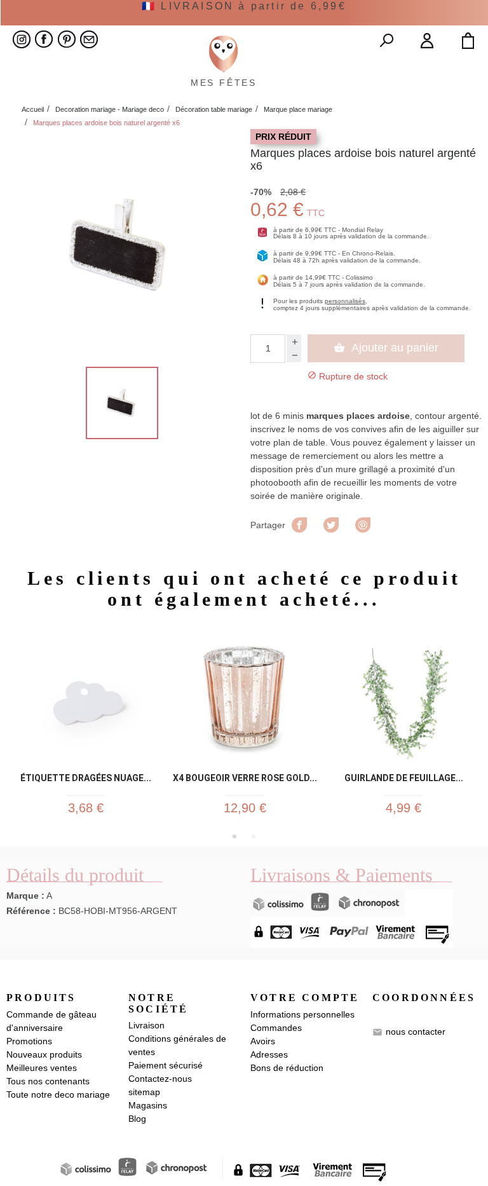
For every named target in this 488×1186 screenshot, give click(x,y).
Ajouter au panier (386, 347)
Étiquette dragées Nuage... (85, 778)
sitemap (144, 1092)
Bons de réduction (286, 1068)
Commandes (276, 1028)
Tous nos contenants (48, 1081)
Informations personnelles (302, 1014)
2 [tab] (253, 836)
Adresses (269, 1054)
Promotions (29, 1041)
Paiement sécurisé (165, 1065)
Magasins (147, 1105)
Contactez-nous (160, 1079)
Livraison (146, 1025)
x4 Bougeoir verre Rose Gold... (245, 778)
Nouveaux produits (44, 1054)
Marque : (25, 895)
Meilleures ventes (41, 1068)
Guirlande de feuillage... (403, 778)
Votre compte (304, 997)
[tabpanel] (85, 724)
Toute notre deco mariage (58, 1094)
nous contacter (415, 1031)
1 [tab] (234, 836)
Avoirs (262, 1041)
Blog (137, 1119)
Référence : (31, 911)
